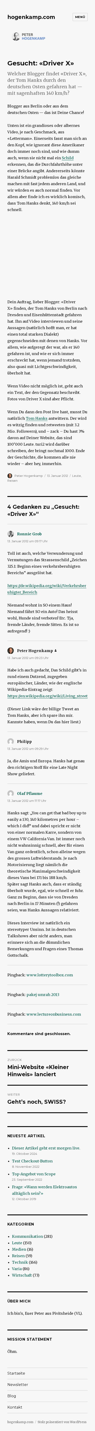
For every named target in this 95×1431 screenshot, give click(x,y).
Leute (76, 476)
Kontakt (14, 1407)
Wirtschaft (22, 1275)
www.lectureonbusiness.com (54, 1014)
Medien (19, 1249)
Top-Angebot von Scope (34, 1174)
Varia (17, 1268)
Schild (68, 158)
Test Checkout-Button (32, 1161)
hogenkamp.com (31, 17)
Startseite (16, 1373)
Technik (20, 1262)
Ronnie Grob (29, 534)
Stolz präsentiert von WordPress (62, 1422)
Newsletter (17, 1384)
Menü (80, 17)
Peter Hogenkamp (29, 476)
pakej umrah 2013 (43, 994)
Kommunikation (27, 1236)
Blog (11, 1396)
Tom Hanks (37, 418)
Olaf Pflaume (29, 793)
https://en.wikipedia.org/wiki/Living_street (47, 696)
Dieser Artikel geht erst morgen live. (46, 1148)
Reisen (12, 480)
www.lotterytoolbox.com (50, 975)
